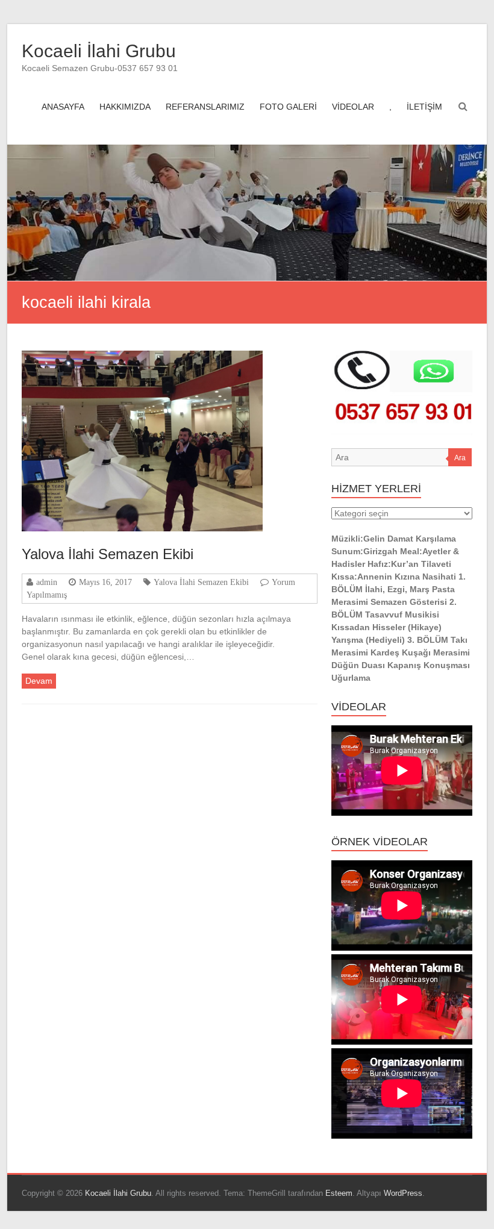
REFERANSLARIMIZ (205, 106)
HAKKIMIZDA (125, 106)
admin (46, 582)
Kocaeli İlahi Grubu (99, 51)
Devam (38, 681)
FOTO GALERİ (288, 106)
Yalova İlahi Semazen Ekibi (107, 554)
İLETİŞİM (424, 106)
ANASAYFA (63, 106)
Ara (460, 458)
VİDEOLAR (353, 106)
